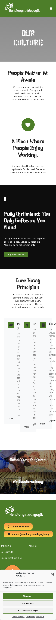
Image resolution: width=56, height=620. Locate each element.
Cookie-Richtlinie (18, 617)
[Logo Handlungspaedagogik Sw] (22, 4)
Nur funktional (28, 603)
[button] (52, 574)
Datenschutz (30, 617)
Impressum (40, 617)
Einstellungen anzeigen (28, 610)
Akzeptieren (28, 596)
